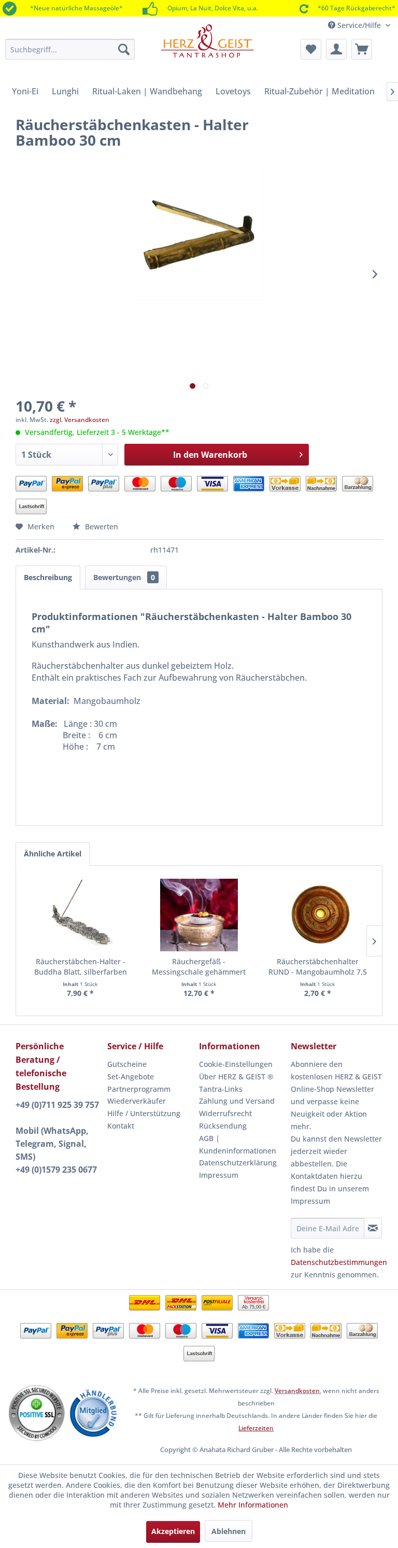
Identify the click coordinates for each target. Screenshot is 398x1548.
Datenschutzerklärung (238, 1162)
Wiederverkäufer (136, 1101)
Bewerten (100, 526)
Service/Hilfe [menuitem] (359, 25)
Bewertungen (124, 577)
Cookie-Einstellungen (236, 1064)
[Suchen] (124, 49)
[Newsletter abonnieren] (373, 1228)
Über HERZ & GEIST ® (236, 1076)
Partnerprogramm (138, 1089)
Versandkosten (297, 1390)
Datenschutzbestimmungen (339, 1262)
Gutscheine (127, 1064)
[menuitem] (70, 49)
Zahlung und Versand (237, 1101)
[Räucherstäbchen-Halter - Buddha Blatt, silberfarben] (80, 915)
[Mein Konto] (336, 49)
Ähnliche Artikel (52, 854)
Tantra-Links (221, 1089)
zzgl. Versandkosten (79, 419)
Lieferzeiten (256, 1428)
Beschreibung (48, 577)
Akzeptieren (173, 1531)
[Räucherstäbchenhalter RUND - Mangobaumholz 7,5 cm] (317, 915)
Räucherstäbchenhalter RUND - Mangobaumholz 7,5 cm (317, 966)
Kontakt (120, 1126)
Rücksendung (223, 1126)
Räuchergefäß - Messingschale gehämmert (199, 966)
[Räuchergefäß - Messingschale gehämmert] (199, 915)
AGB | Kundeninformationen (237, 1144)
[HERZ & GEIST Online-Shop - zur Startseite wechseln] (207, 47)
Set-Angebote (130, 1076)
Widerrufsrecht (225, 1113)
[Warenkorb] (361, 49)
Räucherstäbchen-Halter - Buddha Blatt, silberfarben (80, 966)
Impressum (218, 1175)
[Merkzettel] (311, 49)
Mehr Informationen (253, 1505)
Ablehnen (228, 1531)
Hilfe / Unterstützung (143, 1113)
